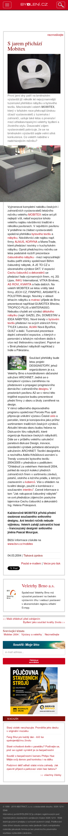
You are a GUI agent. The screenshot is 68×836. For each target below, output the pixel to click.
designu (43, 389)
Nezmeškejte (52, 634)
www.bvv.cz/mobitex (20, 544)
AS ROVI (13, 284)
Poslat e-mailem (31, 563)
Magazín (12, 718)
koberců (30, 482)
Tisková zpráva (32, 555)
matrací (35, 300)
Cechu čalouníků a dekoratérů (26, 272)
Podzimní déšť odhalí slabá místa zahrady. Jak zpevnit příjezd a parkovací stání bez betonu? (32, 767)
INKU (18, 280)
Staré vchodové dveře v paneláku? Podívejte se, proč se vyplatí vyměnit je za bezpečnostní (33, 748)
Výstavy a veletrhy (31, 634)
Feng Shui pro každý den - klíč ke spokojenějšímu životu (25, 738)
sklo (52, 416)
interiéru (28, 489)
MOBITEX (34, 214)
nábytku (12, 238)
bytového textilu (41, 234)
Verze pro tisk (51, 563)
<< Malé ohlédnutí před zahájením (21, 618)
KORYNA (31, 241)
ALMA (33, 327)
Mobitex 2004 (11, 634)
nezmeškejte (55, 35)
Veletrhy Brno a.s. (38, 586)
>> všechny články (50, 775)
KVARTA (25, 284)
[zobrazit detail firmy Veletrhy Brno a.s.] (11, 594)
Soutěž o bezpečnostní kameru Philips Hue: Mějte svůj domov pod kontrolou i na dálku (31, 757)
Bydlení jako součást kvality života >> (44, 622)
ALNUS (19, 241)
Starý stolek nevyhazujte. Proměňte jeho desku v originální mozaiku (33, 729)
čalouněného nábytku (21, 257)
